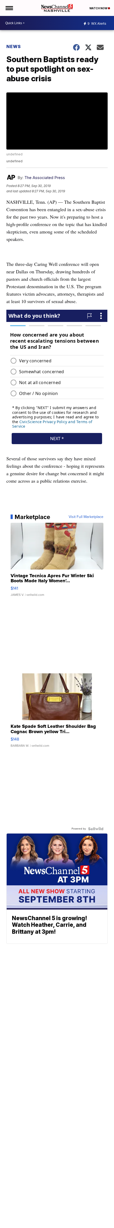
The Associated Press (44, 177)
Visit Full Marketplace (86, 517)
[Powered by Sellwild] (95, 829)
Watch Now (98, 8)
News (13, 46)
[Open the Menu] (9, 8)
